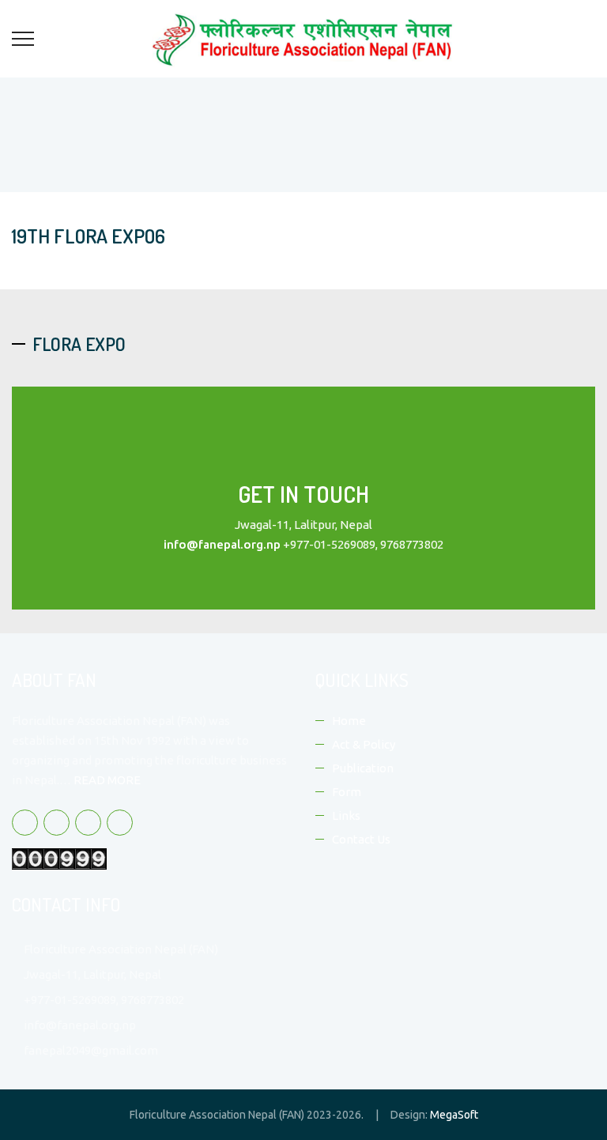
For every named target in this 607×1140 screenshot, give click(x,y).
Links (346, 815)
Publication (363, 768)
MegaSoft (454, 1114)
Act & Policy (363, 744)
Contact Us (361, 839)
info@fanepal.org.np (222, 544)
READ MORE (107, 780)
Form (346, 791)
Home (349, 720)
